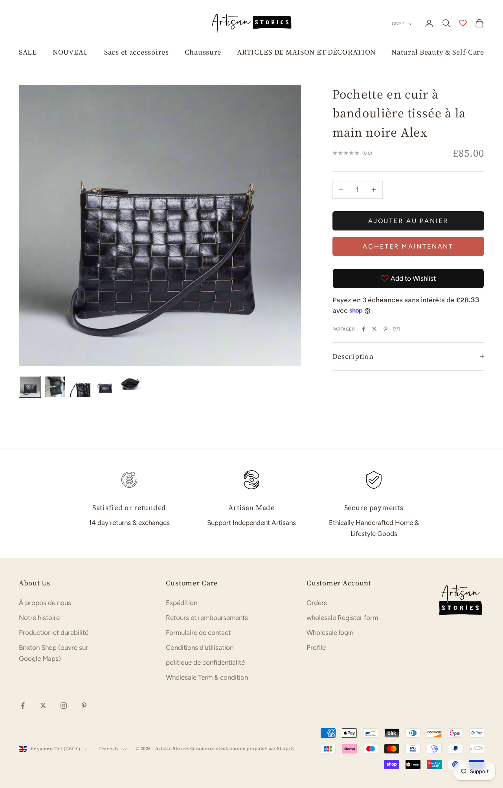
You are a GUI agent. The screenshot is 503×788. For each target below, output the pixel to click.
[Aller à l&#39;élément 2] (55, 387)
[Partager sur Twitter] (374, 329)
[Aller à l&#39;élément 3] (80, 387)
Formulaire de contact (198, 632)
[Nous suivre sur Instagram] (64, 705)
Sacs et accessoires (136, 52)
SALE (28, 52)
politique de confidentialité (205, 662)
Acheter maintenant (408, 246)
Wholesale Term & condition (207, 677)
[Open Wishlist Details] (463, 23)
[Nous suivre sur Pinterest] (84, 705)
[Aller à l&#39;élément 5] (130, 383)
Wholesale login (330, 632)
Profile (316, 647)
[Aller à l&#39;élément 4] (105, 387)
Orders (317, 603)
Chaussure (203, 52)
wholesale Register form (342, 618)
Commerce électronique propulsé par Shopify (242, 748)
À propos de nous (45, 603)
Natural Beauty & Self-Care (437, 52)
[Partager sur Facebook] (363, 329)
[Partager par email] (396, 329)
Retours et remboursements (207, 618)
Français (109, 749)
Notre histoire (39, 618)
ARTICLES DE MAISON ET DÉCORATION (306, 52)
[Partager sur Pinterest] (385, 329)
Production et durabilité (53, 632)
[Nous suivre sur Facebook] (23, 705)
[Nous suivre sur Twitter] (43, 705)
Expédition (181, 603)
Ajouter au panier (408, 220)
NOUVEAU (70, 52)
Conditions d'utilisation (199, 647)
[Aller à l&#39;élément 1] (30, 387)
